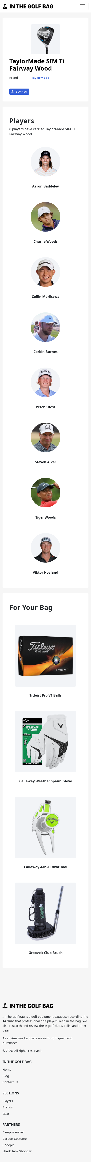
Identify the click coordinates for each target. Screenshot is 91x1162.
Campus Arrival (13, 1132)
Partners (11, 1124)
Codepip (9, 1145)
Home (7, 1070)
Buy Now (21, 91)
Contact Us (10, 1082)
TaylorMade (40, 78)
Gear (6, 1114)
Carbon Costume (15, 1139)
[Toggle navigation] (82, 6)
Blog (6, 1076)
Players (8, 1101)
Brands (8, 1107)
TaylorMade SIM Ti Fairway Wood (37, 64)
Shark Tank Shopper (17, 1151)
